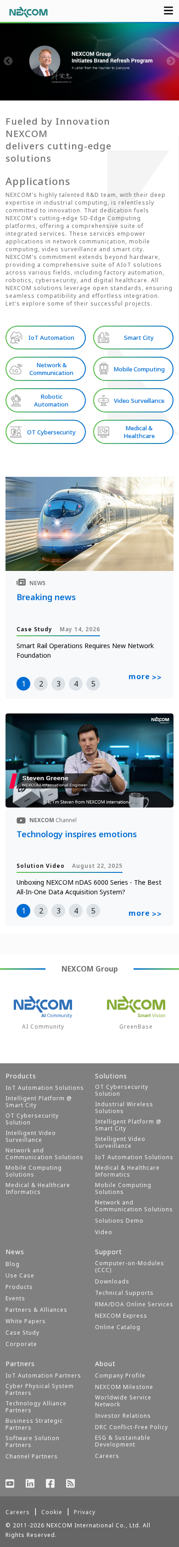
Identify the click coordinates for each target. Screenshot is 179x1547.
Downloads (112, 1281)
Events (15, 1298)
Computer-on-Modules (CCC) (129, 1266)
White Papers (26, 1321)
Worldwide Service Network (123, 1401)
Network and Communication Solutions (45, 1154)
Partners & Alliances (36, 1309)
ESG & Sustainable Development (123, 1441)
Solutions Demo (119, 1220)
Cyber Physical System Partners (40, 1389)
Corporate (21, 1344)
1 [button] (24, 684)
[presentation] (8, 61)
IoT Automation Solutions (45, 1087)
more (145, 676)
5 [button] (93, 684)
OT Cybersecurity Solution (32, 1119)
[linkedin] (30, 1484)
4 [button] (76, 684)
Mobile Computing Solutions (34, 1171)
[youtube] (10, 1484)
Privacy (84, 1512)
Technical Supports (124, 1292)
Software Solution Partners (33, 1441)
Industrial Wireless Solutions (124, 1107)
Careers (107, 1455)
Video (103, 1232)
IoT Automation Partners (43, 1375)
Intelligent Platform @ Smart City (39, 1102)
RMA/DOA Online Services (134, 1304)
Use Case (20, 1275)
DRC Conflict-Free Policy (131, 1427)
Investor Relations (123, 1415)
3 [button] (58, 684)
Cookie (51, 1512)
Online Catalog (117, 1327)
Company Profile (120, 1375)
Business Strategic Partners (34, 1424)
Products (19, 1286)
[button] (43, 91)
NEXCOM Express (121, 1315)
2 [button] (41, 684)
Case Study (22, 1332)
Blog (13, 1264)
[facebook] (50, 1484)
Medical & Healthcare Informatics (38, 1188)
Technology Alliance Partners (36, 1407)
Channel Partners (32, 1456)
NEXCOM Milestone (124, 1386)
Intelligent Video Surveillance (31, 1136)
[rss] (70, 1484)
